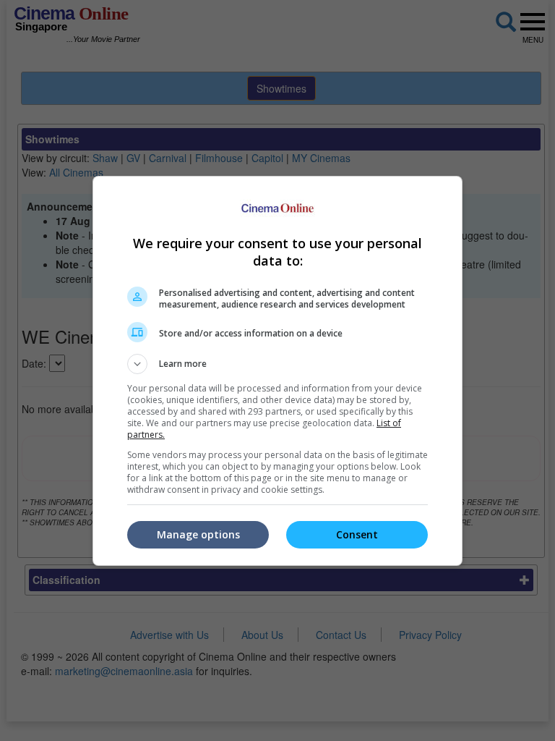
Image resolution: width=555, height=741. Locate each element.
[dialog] (277, 371)
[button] (277, 364)
